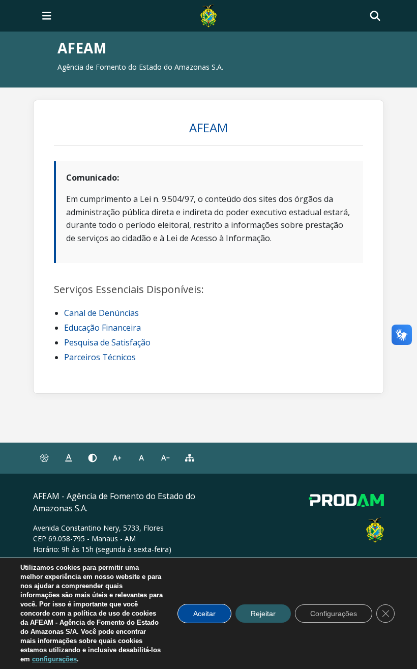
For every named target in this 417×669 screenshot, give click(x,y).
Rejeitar (263, 613)
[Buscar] (375, 16)
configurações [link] (54, 659)
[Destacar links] (68, 458)
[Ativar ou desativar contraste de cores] (92, 458)
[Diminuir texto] (166, 458)
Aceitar (204, 613)
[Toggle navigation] (47, 15)
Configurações (333, 613)
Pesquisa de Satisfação (107, 342)
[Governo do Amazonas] (208, 14)
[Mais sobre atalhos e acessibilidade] (44, 458)
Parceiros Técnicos (100, 357)
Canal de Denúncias (101, 312)
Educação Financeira (102, 327)
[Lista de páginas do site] (189, 458)
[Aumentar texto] (117, 458)
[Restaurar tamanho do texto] (141, 458)
